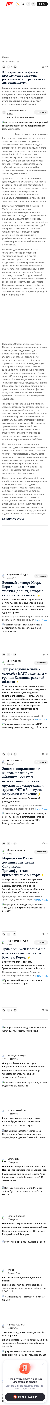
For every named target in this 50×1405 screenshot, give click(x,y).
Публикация (28, 4)
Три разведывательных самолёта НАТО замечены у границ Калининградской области (24, 675)
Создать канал (33, 4)
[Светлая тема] (18, 4)
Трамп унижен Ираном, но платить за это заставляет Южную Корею (23, 953)
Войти (42, 4)
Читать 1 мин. (41, 620)
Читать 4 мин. (41, 900)
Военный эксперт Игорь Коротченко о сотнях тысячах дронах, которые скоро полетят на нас (22, 589)
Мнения (5, 57)
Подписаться (41, 112)
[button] (23, 4)
